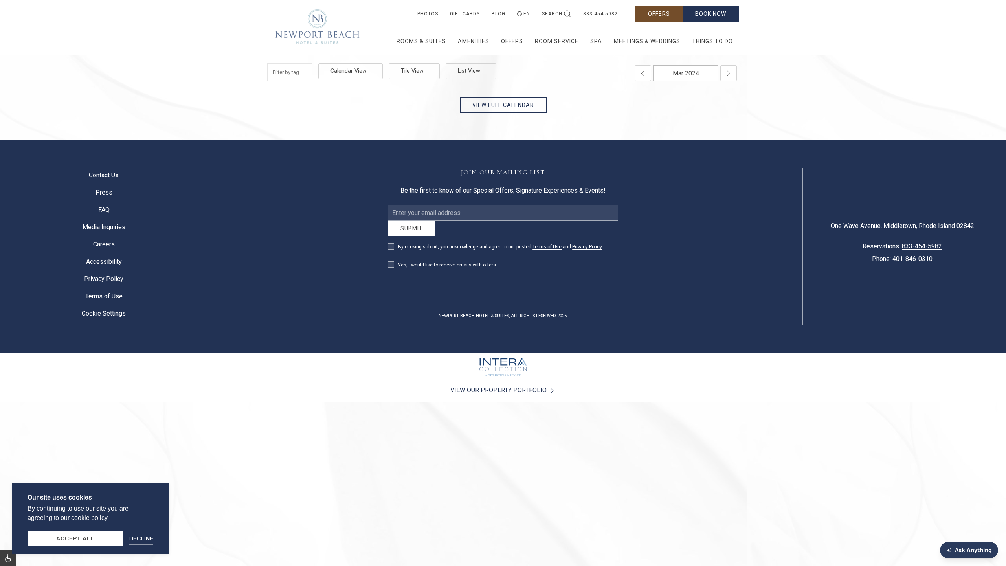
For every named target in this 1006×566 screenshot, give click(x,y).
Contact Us (104, 178)
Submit (411, 234)
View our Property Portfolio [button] (499, 396)
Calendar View (348, 71)
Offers (659, 14)
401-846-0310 (912, 262)
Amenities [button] (473, 41)
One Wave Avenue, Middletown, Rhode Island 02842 (902, 229)
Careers (104, 247)
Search (552, 14)
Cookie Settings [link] (104, 316)
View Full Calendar (503, 105)
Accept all (75, 538)
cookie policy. (90, 518)
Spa (596, 41)
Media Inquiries (104, 230)
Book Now (710, 14)
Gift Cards (465, 14)
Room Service (556, 41)
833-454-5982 (600, 14)
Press (103, 195)
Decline (141, 538)
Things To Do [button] (712, 41)
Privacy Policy (587, 252)
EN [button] (526, 14)
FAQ (104, 213)
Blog (498, 14)
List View (469, 71)
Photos (427, 14)
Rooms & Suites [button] (421, 41)
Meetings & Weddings (647, 41)
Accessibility (104, 264)
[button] (8, 558)
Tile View (412, 71)
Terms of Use (547, 252)
